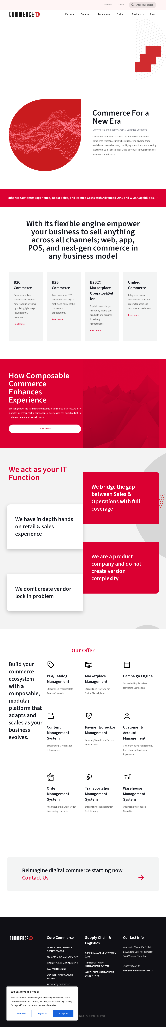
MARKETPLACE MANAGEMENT (62, 963)
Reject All (42, 1013)
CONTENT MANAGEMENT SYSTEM (60, 976)
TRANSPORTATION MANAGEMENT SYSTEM (97, 964)
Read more (19, 324)
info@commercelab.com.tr (138, 970)
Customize (21, 1013)
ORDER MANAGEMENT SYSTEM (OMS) (100, 955)
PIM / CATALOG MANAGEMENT (62, 957)
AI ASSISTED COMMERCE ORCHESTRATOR (59, 949)
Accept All (63, 1013)
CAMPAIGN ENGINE (56, 969)
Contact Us (35, 878)
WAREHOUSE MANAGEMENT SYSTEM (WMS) (99, 974)
